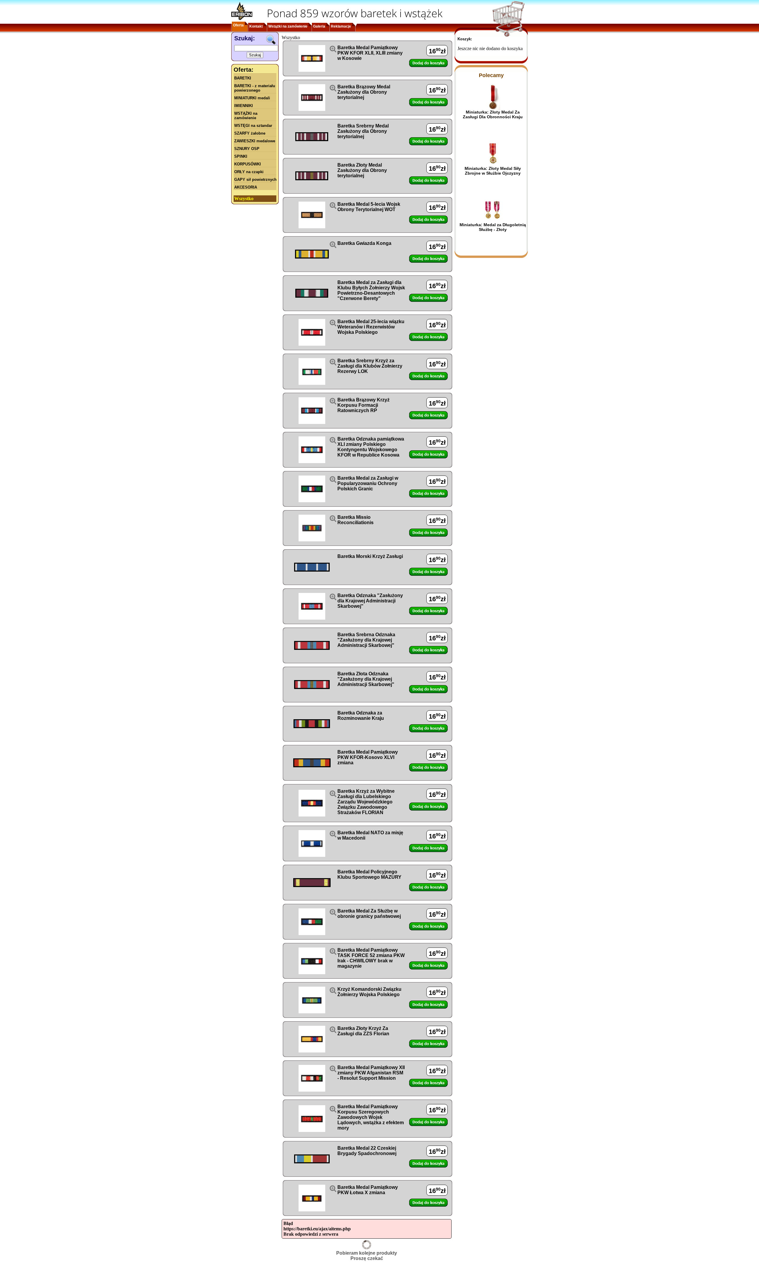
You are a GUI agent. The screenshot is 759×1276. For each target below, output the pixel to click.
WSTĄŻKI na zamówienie (245, 115)
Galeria (319, 26)
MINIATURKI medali (252, 98)
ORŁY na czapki (249, 172)
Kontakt (256, 26)
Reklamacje (341, 26)
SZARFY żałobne (249, 133)
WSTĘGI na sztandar (253, 125)
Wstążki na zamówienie (287, 26)
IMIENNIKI (243, 105)
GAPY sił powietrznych (255, 179)
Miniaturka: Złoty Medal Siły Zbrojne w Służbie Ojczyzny (493, 171)
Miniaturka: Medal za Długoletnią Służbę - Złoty (493, 227)
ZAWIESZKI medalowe (254, 141)
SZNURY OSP (246, 148)
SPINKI (240, 156)
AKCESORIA (245, 187)
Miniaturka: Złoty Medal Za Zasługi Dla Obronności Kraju (493, 114)
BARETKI (242, 78)
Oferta (238, 25)
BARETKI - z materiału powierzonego (254, 88)
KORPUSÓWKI (247, 164)
